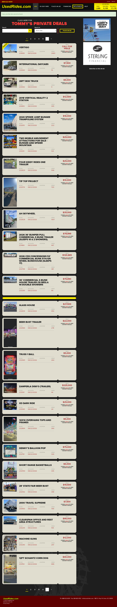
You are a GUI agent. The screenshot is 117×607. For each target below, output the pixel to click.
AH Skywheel (27, 213)
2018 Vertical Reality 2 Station (33, 99)
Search (4, 27)
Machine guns (28, 538)
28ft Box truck (28, 81)
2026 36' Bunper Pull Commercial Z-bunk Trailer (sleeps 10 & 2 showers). (36, 237)
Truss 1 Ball (26, 354)
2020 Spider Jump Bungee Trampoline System (34, 118)
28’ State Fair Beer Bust (34, 486)
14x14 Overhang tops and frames (35, 421)
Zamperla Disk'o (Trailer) (35, 386)
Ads (35, 6)
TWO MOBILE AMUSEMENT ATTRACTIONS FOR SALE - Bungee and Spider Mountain (34, 142)
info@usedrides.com (88, 598)
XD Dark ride (27, 403)
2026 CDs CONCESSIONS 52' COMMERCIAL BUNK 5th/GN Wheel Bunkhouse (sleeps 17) (35, 260)
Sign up (113, 1)
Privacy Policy (6, 603)
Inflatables (77, 6)
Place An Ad (56, 6)
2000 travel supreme (32, 502)
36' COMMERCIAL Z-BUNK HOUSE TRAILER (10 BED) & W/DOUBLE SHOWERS (34, 282)
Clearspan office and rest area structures (36, 520)
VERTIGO (24, 47)
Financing (67, 6)
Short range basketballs (35, 465)
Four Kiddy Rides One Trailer (32, 163)
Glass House (27, 305)
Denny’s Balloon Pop (32, 448)
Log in (108, 1)
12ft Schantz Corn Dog (33, 558)
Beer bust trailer (30, 322)
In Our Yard (44, 6)
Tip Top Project (28, 181)
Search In (37, 27)
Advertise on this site (96, 69)
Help (86, 6)
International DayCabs (33, 64)
